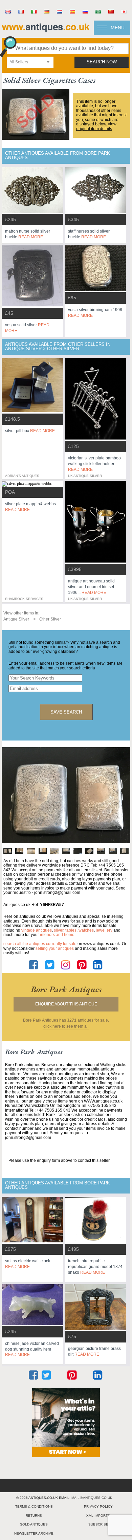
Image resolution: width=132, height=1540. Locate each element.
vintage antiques (36, 930)
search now (102, 62)
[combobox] (30, 62)
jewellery (104, 930)
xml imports (98, 1515)
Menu (118, 27)
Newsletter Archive (33, 1533)
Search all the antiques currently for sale (39, 943)
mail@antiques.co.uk (91, 1498)
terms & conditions (34, 1506)
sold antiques (34, 1524)
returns (34, 1515)
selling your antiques (55, 948)
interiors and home (57, 934)
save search (66, 712)
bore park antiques (66, 989)
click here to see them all (66, 1026)
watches (86, 930)
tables (70, 930)
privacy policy (98, 1506)
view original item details (96, 126)
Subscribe (98, 1524)
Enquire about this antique (66, 1004)
